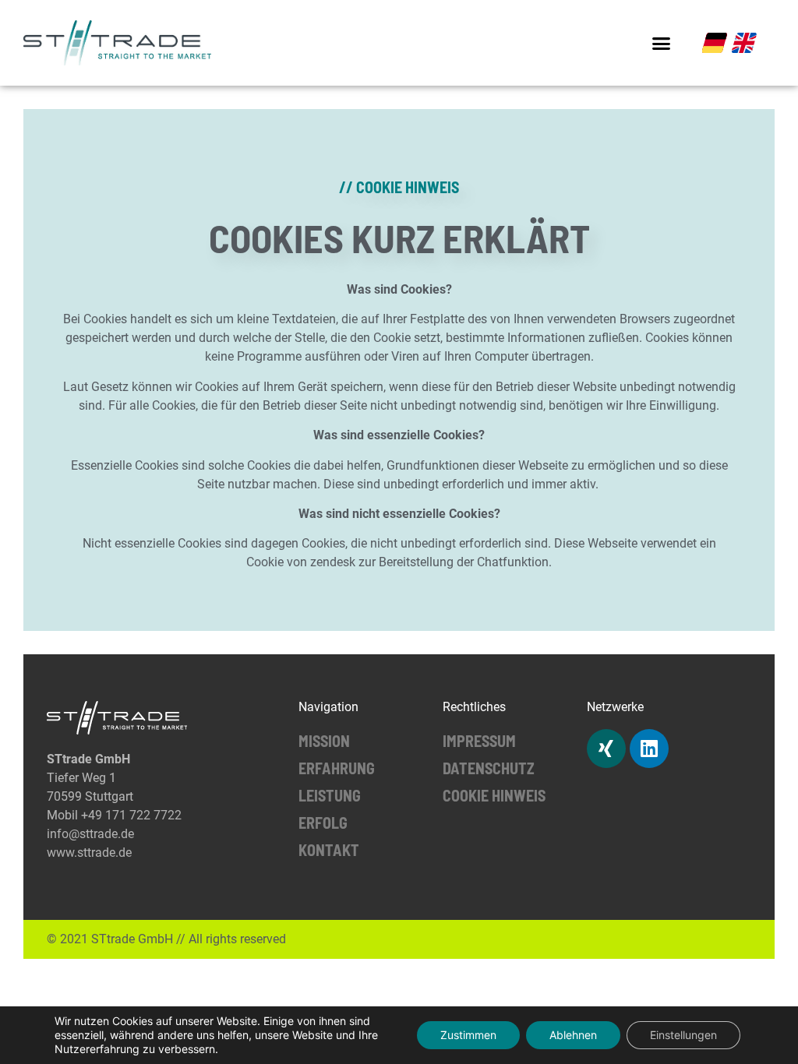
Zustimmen (468, 1034)
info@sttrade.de (90, 833)
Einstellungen (683, 1034)
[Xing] (606, 748)
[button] (661, 43)
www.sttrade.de (89, 852)
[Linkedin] (649, 748)
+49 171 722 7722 (131, 815)
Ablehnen (573, 1034)
